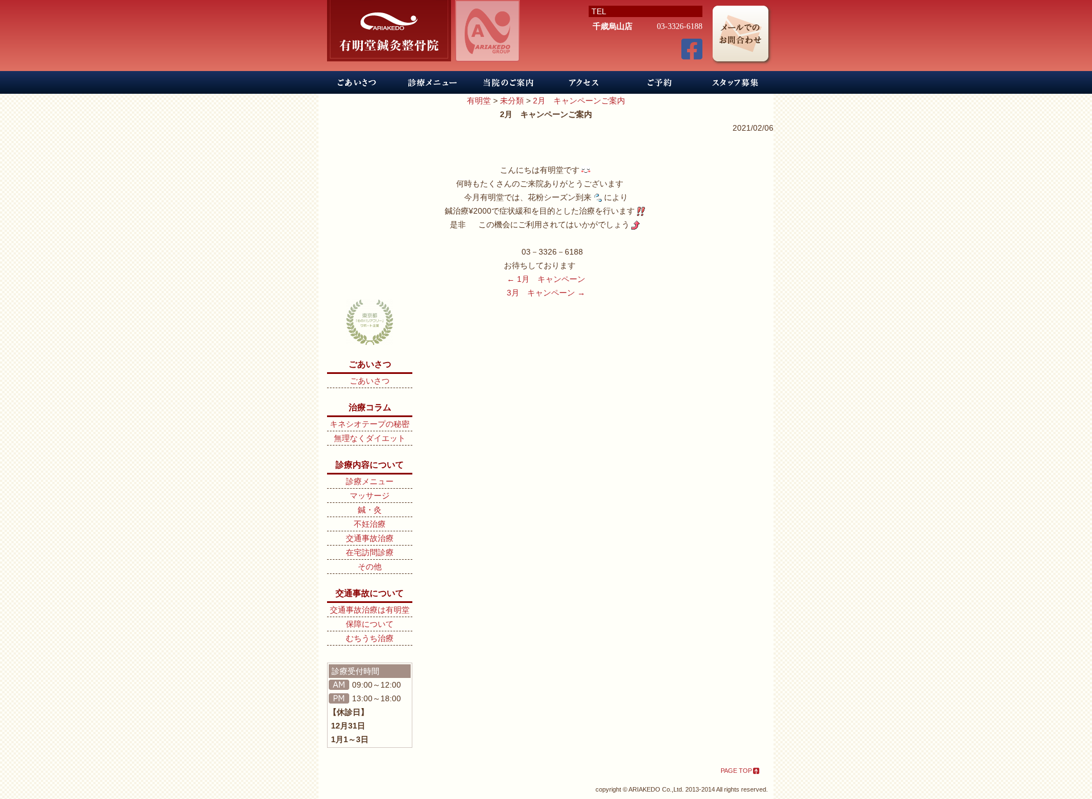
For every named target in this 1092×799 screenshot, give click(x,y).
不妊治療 (370, 523)
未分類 (512, 100)
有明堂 (479, 100)
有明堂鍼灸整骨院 (389, 30)
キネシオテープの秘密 (370, 423)
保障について (370, 624)
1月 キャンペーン (546, 279)
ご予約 (659, 82)
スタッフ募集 (735, 82)
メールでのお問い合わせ (743, 36)
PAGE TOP (736, 770)
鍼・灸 (370, 509)
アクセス (584, 82)
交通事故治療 (370, 538)
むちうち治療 (370, 638)
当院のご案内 (508, 82)
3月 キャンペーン (546, 292)
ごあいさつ (357, 82)
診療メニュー (432, 82)
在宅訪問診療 (370, 552)
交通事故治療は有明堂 (370, 609)
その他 (370, 566)
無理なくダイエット (370, 438)
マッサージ (370, 495)
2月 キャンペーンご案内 (579, 100)
